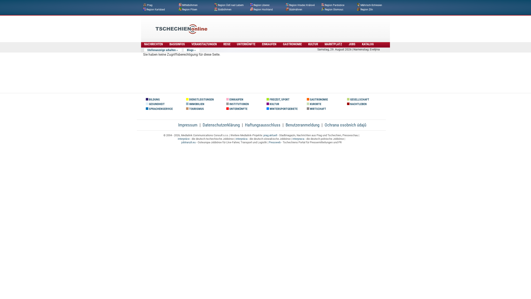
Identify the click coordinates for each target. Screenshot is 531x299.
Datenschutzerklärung (221, 125)
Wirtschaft (317, 109)
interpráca (241, 138)
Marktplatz (333, 44)
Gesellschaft (359, 99)
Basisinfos (177, 44)
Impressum (187, 125)
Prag (149, 5)
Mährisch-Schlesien (371, 5)
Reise (226, 44)
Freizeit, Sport (279, 99)
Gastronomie (292, 44)
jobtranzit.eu (188, 142)
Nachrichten (153, 44)
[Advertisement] (276, 26)
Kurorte (315, 104)
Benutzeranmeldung (302, 125)
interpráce (184, 138)
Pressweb (275, 142)
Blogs (190, 50)
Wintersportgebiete (283, 109)
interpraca (298, 138)
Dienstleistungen (201, 99)
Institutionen (239, 104)
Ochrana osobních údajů (345, 125)
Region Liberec (261, 5)
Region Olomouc (334, 9)
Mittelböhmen (190, 5)
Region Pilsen (189, 9)
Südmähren (295, 9)
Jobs (352, 44)
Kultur (313, 44)
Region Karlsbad (155, 9)
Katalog (368, 44)
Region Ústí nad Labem (231, 5)
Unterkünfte (246, 44)
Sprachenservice (160, 109)
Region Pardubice (334, 5)
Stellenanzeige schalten (161, 50)
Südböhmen (224, 9)
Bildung (154, 99)
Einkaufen (269, 44)
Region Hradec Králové (302, 5)
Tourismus (196, 109)
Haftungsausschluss (262, 125)
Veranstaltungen (204, 44)
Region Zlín (366, 9)
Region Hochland (263, 9)
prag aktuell (270, 135)
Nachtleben (358, 104)
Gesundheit (156, 104)
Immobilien (196, 104)
